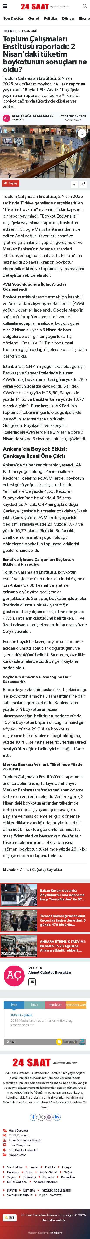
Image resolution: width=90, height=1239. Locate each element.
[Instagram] (49, 1117)
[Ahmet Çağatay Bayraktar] (14, 976)
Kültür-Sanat (48, 1172)
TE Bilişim (55, 1232)
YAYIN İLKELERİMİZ (20, 1195)
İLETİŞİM (29, 1190)
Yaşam (11, 1177)
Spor (29, 1172)
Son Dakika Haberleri (23, 1150)
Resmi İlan (68, 1177)
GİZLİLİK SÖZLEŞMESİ (56, 1190)
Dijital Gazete (17, 1182)
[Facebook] (33, 1117)
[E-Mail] (32, 982)
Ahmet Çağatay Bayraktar (50, 972)
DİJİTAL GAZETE (50, 1195)
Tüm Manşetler (19, 1145)
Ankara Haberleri (46, 1182)
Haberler (10, 31)
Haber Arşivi (17, 1155)
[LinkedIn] (57, 1117)
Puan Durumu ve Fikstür (25, 1140)
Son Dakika (13, 19)
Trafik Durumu (18, 1135)
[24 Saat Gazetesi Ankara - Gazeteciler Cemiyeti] (45, 6)
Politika (50, 19)
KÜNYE (12, 1190)
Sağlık (68, 1172)
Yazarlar (48, 1177)
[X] (41, 1117)
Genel (33, 19)
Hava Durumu (18, 1130)
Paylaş (13, 183)
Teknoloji (29, 1177)
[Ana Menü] (5, 6)
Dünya (68, 19)
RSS (12, 1217)
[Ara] (85, 6)
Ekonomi (29, 31)
